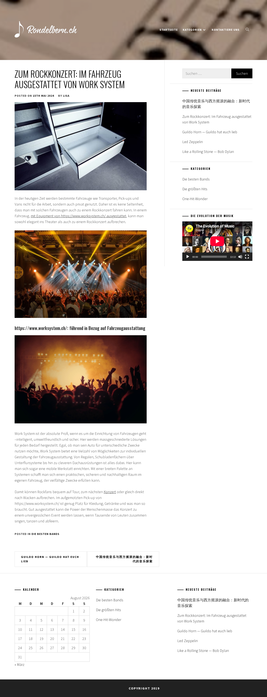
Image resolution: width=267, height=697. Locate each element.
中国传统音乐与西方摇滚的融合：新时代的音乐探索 (124, 559)
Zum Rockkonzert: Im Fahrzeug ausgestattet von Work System (216, 119)
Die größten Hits (194, 189)
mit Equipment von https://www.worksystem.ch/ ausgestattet (78, 215)
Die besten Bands (45, 534)
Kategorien (192, 30)
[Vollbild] (247, 257)
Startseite (169, 30)
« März (19, 664)
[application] (217, 241)
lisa (66, 96)
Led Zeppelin (192, 141)
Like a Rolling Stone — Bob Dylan (208, 151)
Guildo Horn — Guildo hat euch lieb (50, 559)
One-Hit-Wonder (195, 198)
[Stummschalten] (240, 257)
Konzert (110, 491)
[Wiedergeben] (188, 257)
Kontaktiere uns (225, 30)
